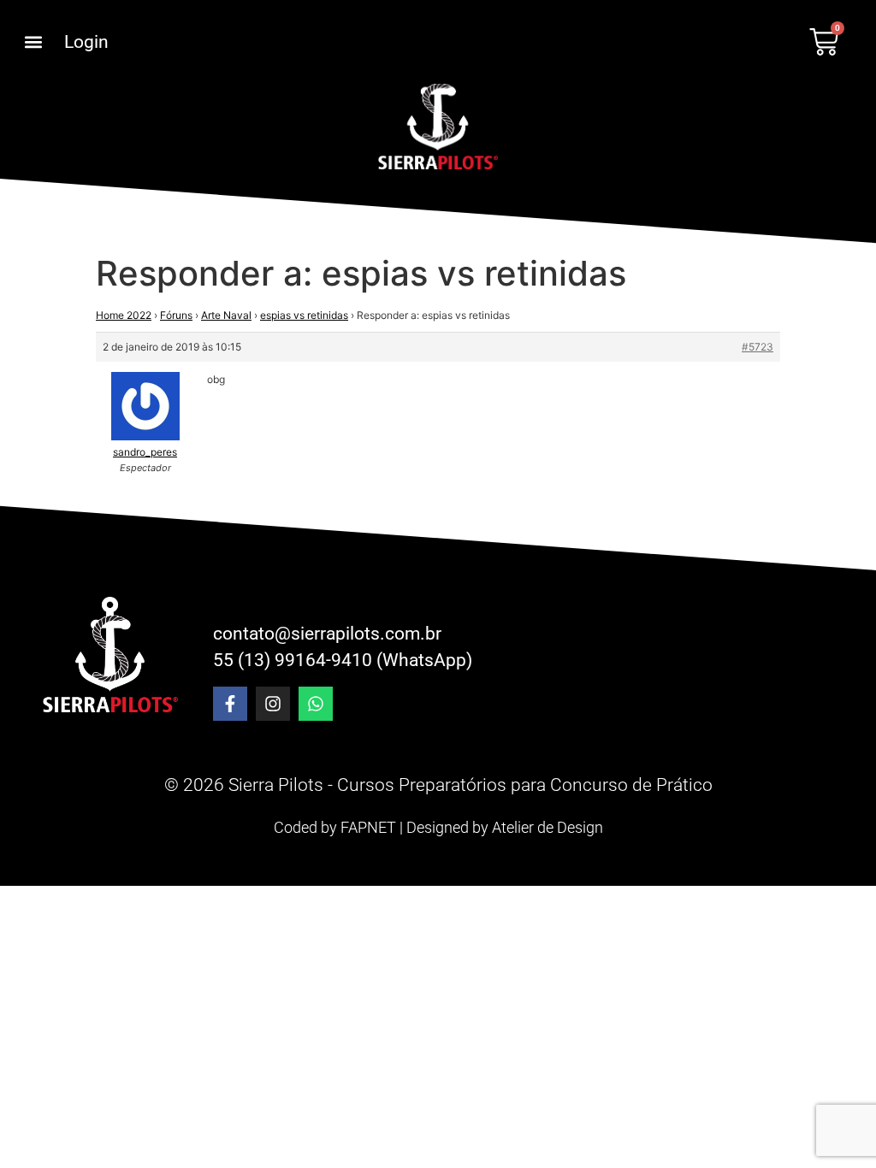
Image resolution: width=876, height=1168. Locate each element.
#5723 (757, 346)
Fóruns (176, 315)
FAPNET (368, 827)
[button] (33, 42)
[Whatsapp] (316, 704)
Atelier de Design (547, 827)
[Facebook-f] (230, 704)
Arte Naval (226, 315)
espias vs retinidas (304, 315)
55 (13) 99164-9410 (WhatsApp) (342, 660)
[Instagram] (273, 704)
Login (86, 42)
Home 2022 (123, 315)
